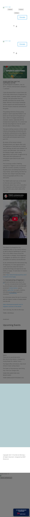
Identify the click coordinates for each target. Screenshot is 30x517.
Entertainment (16, 86)
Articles (9, 86)
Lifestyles (23, 86)
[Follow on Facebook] (5, 9)
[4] (13, 293)
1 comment (6, 88)
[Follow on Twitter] (16, 9)
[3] (11, 293)
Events (6, 408)
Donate (22, 17)
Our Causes (7, 405)
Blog (5, 412)
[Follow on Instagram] (12, 13)
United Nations (13, 288)
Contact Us (7, 414)
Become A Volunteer (9, 410)
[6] (16, 293)
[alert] (15, 342)
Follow (10, 9)
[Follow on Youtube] (25, 464)
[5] (14, 293)
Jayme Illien (10, 290)
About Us (6, 403)
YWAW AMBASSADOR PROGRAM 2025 (13, 377)
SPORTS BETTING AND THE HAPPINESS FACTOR (11, 82)
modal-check (3, 474)
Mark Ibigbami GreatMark (12, 84)
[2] (10, 293)
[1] (3, 283)
